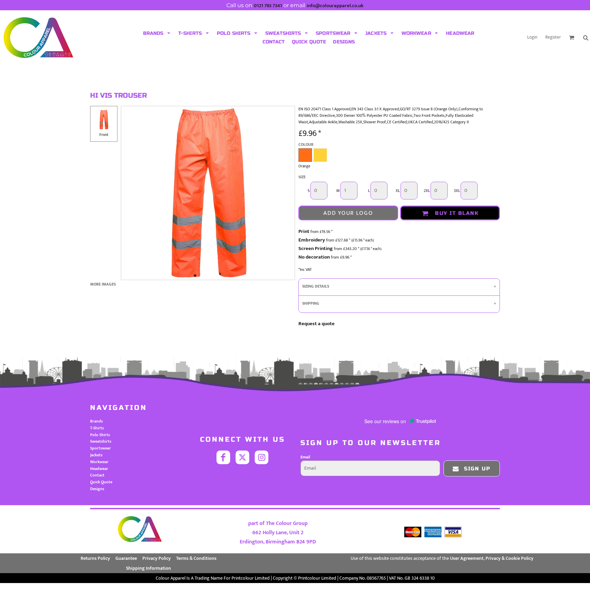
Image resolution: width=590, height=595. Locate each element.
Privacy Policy (156, 558)
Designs (97, 488)
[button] (157, 33)
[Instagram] (261, 457)
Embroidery (311, 240)
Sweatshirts (100, 441)
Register (553, 37)
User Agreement (466, 558)
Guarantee (126, 558)
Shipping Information (148, 568)
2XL (427, 191)
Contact (97, 475)
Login (532, 37)
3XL (457, 191)
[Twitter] (242, 457)
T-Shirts (97, 428)
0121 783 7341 (268, 5)
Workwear (99, 461)
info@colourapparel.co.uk (335, 5)
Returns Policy (95, 558)
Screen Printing (315, 248)
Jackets (96, 455)
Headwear (99, 468)
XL (398, 191)
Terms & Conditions (196, 558)
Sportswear (100, 448)
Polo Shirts (100, 434)
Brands (96, 421)
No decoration (314, 257)
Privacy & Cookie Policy (509, 558)
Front (103, 134)
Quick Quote (101, 482)
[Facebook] (223, 457)
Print (303, 231)
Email (305, 457)
